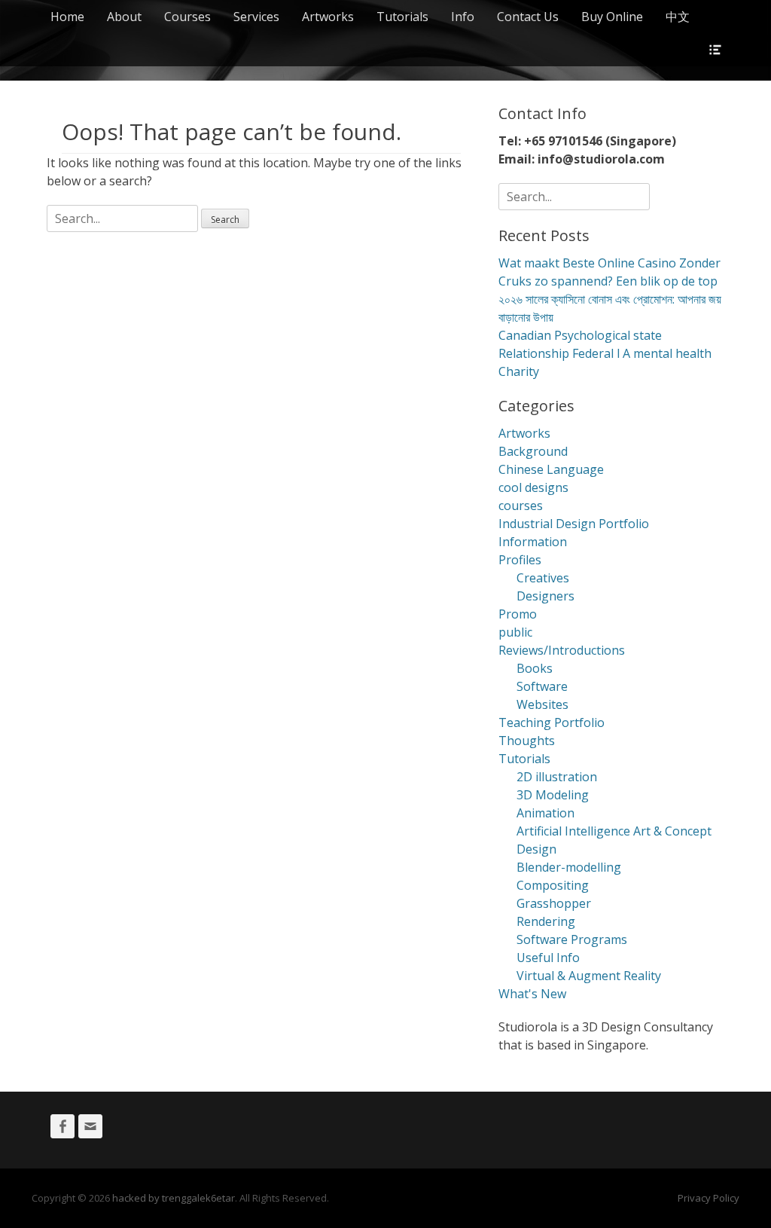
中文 (678, 16)
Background (533, 451)
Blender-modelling (569, 867)
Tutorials (402, 16)
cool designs (533, 487)
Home (67, 16)
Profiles (519, 559)
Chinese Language (551, 469)
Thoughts (526, 740)
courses (520, 505)
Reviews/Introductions (561, 650)
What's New (532, 993)
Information (532, 541)
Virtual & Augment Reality (589, 975)
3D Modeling (553, 795)
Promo (517, 614)
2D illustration (557, 776)
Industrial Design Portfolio (573, 523)
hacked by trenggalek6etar (173, 1198)
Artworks (328, 16)
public (515, 632)
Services (256, 16)
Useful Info (548, 957)
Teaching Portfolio (551, 722)
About (124, 16)
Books (535, 668)
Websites (542, 704)
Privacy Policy (708, 1198)
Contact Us (528, 16)
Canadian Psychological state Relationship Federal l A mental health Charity (605, 353)
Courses (187, 16)
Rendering (546, 921)
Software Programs (572, 939)
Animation (545, 813)
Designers (545, 596)
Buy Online (612, 16)
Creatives (543, 578)
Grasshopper (554, 903)
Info (462, 16)
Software (542, 686)
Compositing (553, 885)
